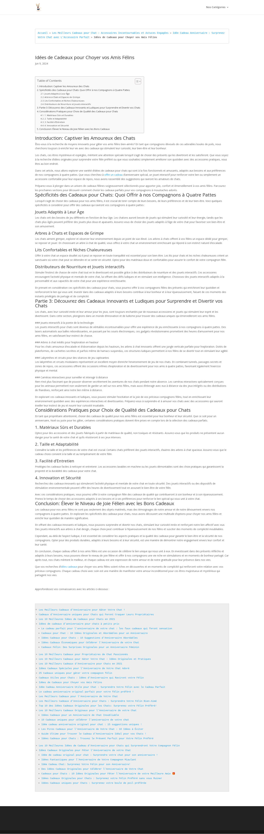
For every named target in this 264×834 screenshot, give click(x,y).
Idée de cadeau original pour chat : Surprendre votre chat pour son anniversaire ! (99, 755)
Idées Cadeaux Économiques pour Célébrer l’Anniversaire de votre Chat (90, 642)
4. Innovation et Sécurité (57, 125)
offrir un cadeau (113, 174)
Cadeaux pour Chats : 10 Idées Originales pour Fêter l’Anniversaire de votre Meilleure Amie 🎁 (108, 773)
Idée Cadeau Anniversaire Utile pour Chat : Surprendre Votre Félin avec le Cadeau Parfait (102, 687)
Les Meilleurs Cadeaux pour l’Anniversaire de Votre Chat (78, 696)
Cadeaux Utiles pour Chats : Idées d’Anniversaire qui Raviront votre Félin (91, 677)
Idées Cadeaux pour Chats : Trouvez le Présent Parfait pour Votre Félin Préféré (97, 738)
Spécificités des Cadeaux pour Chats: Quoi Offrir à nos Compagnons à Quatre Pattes (84, 90)
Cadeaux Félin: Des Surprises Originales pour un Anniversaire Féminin (90, 647)
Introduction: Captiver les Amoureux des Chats (64, 86)
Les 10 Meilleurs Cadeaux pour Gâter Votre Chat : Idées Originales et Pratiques (95, 659)
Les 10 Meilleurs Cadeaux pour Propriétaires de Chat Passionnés (83, 654)
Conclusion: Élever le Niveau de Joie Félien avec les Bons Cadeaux (74, 129)
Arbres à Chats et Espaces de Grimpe (62, 97)
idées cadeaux (69, 566)
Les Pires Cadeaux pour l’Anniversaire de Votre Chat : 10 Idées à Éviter (92, 729)
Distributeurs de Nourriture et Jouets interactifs (68, 104)
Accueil (43, 32)
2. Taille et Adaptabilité (56, 118)
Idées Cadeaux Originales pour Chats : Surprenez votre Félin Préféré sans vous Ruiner (101, 778)
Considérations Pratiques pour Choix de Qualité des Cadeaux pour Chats (78, 111)
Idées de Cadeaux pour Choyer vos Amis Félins (70, 682)
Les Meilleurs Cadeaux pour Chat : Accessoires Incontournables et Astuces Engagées (110, 32)
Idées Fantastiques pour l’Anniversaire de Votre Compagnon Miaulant (88, 759)
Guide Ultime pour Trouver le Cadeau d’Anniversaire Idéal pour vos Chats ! (93, 733)
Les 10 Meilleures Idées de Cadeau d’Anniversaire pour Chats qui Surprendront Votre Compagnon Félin (109, 745)
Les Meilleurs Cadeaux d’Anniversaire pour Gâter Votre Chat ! (82, 609)
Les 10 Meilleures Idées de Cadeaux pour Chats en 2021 (77, 619)
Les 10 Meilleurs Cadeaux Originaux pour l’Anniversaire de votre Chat (87, 710)
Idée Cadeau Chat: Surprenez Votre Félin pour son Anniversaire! (85, 764)
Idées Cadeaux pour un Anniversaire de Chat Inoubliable (80, 715)
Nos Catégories (215, 7)
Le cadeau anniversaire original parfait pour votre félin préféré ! (86, 691)
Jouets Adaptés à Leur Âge (57, 93)
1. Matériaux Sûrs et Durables (59, 115)
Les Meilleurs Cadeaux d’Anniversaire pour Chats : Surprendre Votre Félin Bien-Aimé (98, 701)
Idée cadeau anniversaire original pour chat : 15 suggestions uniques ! (91, 724)
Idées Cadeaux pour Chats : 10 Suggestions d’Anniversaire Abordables (89, 637)
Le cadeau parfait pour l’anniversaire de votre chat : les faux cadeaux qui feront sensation (106, 628)
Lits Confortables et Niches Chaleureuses (64, 100)
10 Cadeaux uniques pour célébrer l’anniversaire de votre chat (85, 719)
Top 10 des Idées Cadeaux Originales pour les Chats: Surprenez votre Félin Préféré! (98, 705)
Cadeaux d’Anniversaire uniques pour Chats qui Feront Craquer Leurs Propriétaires (96, 614)
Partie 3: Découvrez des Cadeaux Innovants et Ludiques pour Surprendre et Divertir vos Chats (89, 107)
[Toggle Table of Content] (136, 81)
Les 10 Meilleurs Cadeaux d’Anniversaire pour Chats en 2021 (80, 663)
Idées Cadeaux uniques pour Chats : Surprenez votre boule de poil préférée (93, 783)
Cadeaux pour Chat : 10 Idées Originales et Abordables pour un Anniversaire (94, 633)
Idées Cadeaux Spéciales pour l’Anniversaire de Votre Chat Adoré (84, 668)
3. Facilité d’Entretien (55, 122)
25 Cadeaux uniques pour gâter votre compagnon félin (75, 673)
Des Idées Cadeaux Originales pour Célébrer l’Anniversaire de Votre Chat (92, 769)
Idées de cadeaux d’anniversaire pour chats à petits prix (79, 623)
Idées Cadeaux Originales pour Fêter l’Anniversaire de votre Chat (85, 750)
